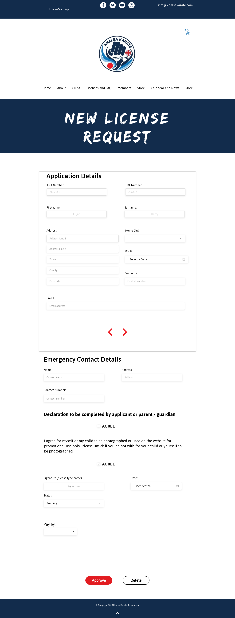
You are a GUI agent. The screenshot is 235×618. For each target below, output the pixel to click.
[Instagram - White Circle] (131, 5)
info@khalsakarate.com (175, 5)
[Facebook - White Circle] (103, 5)
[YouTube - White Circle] (122, 5)
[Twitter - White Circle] (113, 5)
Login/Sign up (59, 9)
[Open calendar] (184, 259)
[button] (188, 32)
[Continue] (110, 332)
